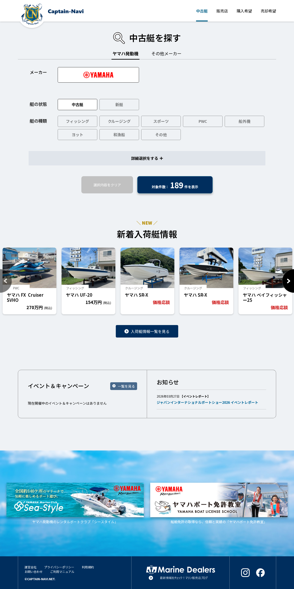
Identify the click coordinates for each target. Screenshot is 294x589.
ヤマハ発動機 (125, 53)
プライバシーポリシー (59, 567)
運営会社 (31, 567)
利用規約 (88, 567)
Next (288, 281)
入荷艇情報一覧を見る (150, 331)
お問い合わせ (34, 571)
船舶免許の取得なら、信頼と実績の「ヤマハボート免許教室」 (219, 521)
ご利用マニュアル (62, 571)
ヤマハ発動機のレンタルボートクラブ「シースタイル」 (75, 521)
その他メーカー (166, 53)
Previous (6, 281)
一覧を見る (126, 386)
